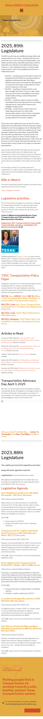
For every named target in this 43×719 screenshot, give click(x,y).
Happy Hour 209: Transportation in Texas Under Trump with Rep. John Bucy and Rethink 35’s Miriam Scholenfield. (21, 225)
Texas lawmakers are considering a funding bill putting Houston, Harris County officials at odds (20, 340)
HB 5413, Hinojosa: (10, 319)
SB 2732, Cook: (8, 313)
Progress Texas (22, 256)
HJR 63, (18, 296)
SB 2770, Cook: (8, 304)
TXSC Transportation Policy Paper (20, 277)
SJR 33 (31, 296)
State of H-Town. (24, 354)
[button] (21, 10)
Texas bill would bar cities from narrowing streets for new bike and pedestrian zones (20, 348)
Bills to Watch (10, 180)
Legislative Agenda (14, 488)
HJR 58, (5, 296)
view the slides (22, 434)
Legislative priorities (15, 198)
